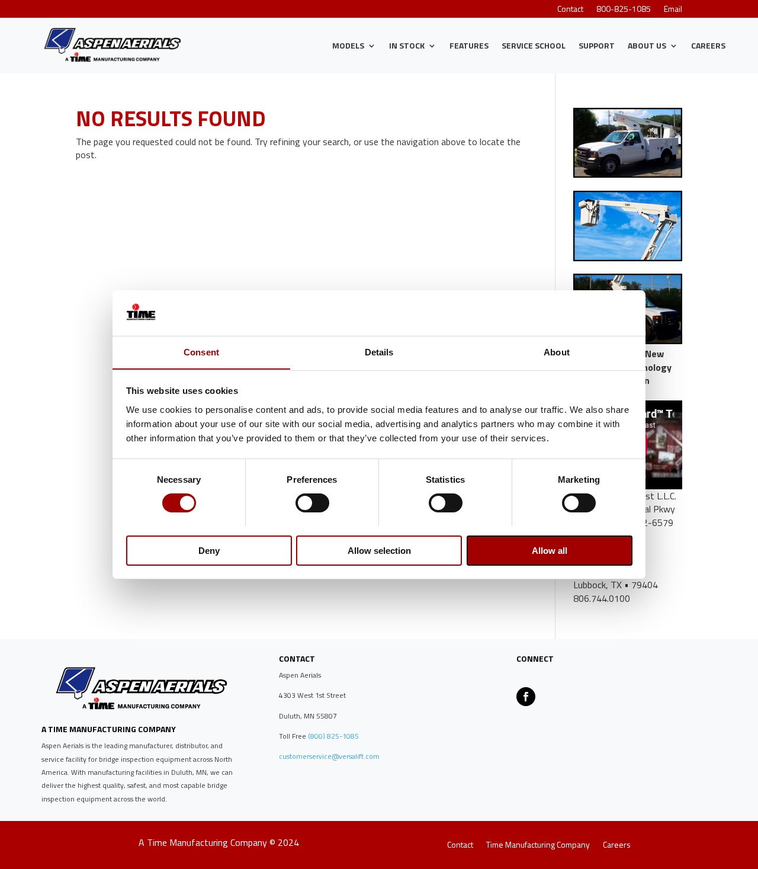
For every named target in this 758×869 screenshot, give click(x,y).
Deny (209, 550)
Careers (708, 45)
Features (469, 45)
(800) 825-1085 (332, 736)
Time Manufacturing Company (538, 846)
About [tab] (557, 352)
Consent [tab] (201, 352)
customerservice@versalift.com (329, 756)
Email (673, 10)
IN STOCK (407, 45)
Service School (534, 45)
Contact (570, 10)
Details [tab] (379, 352)
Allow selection (379, 550)
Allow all (549, 550)
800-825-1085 (623, 10)
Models (348, 45)
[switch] (312, 502)
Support (597, 45)
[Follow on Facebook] (525, 696)
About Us (647, 45)
